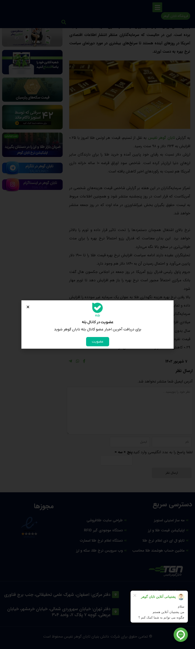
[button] (28, 307)
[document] (97, 324)
